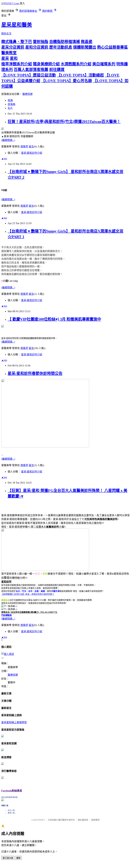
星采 (5, 58)
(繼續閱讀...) (8, 140)
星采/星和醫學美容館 (9, 797)
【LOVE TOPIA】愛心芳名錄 (66, 81)
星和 (14, 58)
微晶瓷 (86, 42)
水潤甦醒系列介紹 (76, 64)
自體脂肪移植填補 (64, 42)
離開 (18, 858)
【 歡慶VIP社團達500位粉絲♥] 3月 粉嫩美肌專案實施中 (54, 319)
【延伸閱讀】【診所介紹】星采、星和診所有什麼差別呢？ (27, 594)
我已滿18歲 (8, 858)
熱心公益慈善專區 (112, 47)
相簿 (10, 100)
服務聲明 (95, 820)
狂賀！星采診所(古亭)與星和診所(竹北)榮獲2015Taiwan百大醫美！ (64, 121)
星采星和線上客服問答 (14, 722)
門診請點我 (6, 615)
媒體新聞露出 (84, 47)
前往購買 (57, 69)
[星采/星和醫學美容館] (2, 800)
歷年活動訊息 (60, 47)
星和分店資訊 (36, 47)
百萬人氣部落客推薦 (31, 69)
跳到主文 (6, 33)
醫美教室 (9, 53)
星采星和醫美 (16, 25)
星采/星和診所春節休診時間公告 (35, 373)
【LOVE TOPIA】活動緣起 (80, 75)
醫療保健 (27, 94)
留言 (31, 146)
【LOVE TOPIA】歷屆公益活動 (28, 75)
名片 (10, 108)
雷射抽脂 (40, 42)
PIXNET (41, 820)
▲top (4, 158)
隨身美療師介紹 (46, 64)
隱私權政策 (83, 820)
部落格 (11, 104)
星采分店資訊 (12, 47)
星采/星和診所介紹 (31, 153)
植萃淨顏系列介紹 (16, 64)
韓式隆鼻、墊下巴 (16, 42)
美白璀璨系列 (103, 64)
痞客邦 (24, 146)
